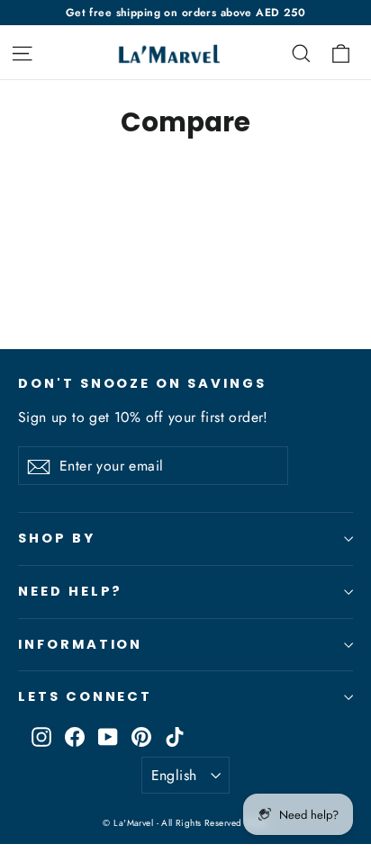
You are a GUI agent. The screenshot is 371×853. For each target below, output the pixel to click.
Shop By (56, 538)
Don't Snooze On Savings (142, 383)
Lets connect (85, 696)
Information (80, 644)
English (174, 775)
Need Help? (70, 591)
